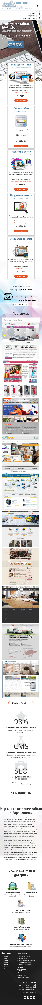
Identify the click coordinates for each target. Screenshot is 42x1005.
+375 (29, 13)
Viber (22, 18)
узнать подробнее (21, 100)
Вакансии (7, 969)
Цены (6, 958)
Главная (6, 956)
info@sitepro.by (32, 15)
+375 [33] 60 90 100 (25, 985)
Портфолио (7, 962)
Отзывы (6, 964)
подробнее (15, 49)
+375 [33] (21, 289)
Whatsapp (34, 18)
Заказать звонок (21, 305)
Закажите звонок (28, 992)
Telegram (27, 18)
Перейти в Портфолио (21, 703)
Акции (6, 960)
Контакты (7, 966)
